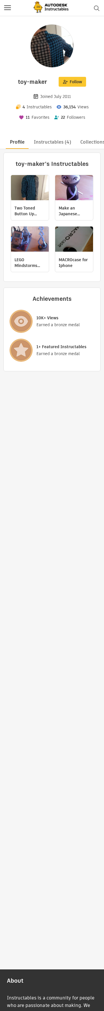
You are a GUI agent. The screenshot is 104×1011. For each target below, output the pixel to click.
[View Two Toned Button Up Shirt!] (30, 188)
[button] (7, 8)
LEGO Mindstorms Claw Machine (27, 262)
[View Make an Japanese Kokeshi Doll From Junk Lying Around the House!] (74, 188)
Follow (76, 82)
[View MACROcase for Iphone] (74, 240)
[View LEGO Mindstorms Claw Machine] (30, 240)
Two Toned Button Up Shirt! (24, 211)
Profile (17, 142)
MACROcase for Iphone (73, 262)
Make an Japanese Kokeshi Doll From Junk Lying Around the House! (71, 211)
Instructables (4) (52, 142)
